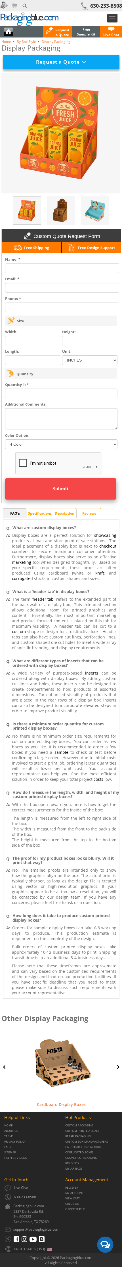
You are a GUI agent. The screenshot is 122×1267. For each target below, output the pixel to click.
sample (61, 752)
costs (98, 779)
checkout (107, 546)
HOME (8, 1125)
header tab (43, 599)
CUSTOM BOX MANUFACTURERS (86, 1141)
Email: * (12, 278)
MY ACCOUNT (74, 1193)
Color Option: (17, 435)
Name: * (12, 259)
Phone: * (13, 298)
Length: (12, 351)
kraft (99, 573)
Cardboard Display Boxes (61, 1104)
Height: (69, 331)
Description (64, 513)
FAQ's (15, 513)
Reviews (89, 513)
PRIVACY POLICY (15, 1141)
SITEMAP (10, 1152)
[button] (111, 32)
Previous (4, 1067)
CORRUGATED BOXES (79, 1152)
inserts (91, 673)
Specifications (40, 513)
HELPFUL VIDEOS (15, 1158)
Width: (11, 331)
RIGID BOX (72, 1163)
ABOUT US (11, 1131)
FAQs (7, 1147)
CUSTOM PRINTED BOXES (82, 1131)
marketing (21, 562)
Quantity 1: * (17, 384)
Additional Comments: (26, 404)
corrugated (22, 578)
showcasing (105, 535)
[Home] (8, 35)
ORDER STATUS (75, 1209)
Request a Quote (60, 62)
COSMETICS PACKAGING (81, 1158)
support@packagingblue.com (36, 1229)
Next (118, 1067)
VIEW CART (72, 1198)
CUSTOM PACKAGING (79, 1125)
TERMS (8, 1136)
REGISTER (71, 1187)
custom (19, 631)
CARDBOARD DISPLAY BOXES (84, 1147)
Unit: (66, 351)
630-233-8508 (106, 5)
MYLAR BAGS (73, 1168)
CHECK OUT (73, 1204)
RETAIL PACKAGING (78, 1136)
